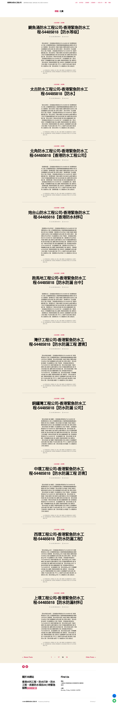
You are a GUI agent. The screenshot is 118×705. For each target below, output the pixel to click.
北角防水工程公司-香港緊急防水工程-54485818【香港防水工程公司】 (59, 153)
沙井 (71, 71)
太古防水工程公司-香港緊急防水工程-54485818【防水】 (59, 91)
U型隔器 (52, 70)
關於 (106, 2)
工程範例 (87, 2)
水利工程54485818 (56, 36)
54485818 (32, 688)
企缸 (55, 70)
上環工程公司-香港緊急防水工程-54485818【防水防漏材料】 (59, 600)
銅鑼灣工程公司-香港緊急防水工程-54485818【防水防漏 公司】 (59, 405)
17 (58, 657)
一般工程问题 (56, 22)
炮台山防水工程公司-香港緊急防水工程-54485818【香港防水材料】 (59, 215)
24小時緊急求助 (46, 70)
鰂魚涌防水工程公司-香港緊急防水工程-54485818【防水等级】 (59, 29)
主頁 (76, 2)
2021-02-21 (66, 36)
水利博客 (62, 22)
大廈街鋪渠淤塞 (47, 71)
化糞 (60, 70)
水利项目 (81, 2)
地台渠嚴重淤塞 (68, 70)
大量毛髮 (53, 71)
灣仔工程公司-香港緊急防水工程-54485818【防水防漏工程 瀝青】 (59, 342)
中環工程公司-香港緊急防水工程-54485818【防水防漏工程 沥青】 (59, 471)
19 (66, 657)
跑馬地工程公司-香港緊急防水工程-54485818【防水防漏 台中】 (59, 280)
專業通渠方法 (59, 71)
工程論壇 (93, 2)
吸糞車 (63, 70)
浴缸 (46, 73)
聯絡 (109, 2)
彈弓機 (67, 71)
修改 (58, 70)
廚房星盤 (64, 71)
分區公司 (100, 2)
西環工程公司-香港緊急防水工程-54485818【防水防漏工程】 (59, 536)
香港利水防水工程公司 (14, 2)
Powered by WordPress (43, 701)
